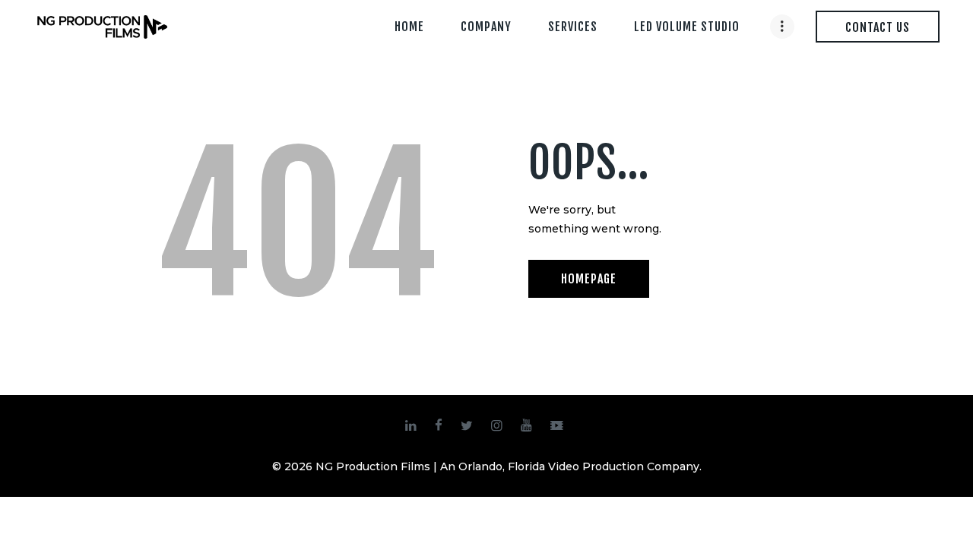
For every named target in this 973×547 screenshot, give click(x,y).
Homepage (588, 278)
